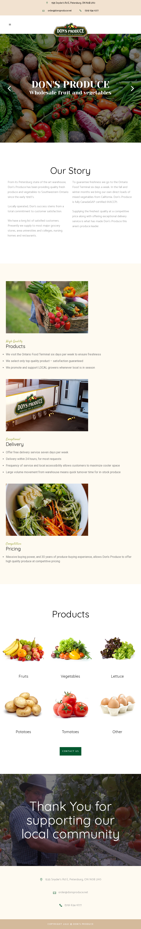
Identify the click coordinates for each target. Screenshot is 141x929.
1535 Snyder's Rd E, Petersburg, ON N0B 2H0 (73, 3)
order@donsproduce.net (60, 11)
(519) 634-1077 (92, 11)
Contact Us (70, 751)
